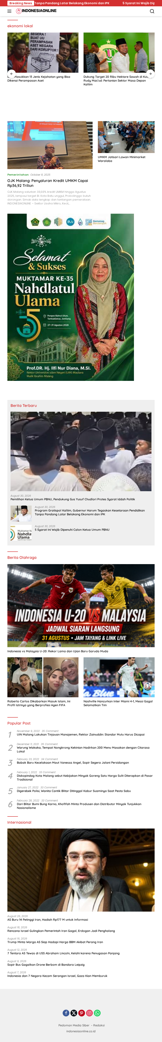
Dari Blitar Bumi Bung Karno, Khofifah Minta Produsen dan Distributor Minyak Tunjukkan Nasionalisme (79, 806)
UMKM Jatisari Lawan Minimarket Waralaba (121, 159)
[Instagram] (89, 1013)
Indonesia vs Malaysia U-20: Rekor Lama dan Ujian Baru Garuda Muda (57, 651)
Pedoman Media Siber (73, 1025)
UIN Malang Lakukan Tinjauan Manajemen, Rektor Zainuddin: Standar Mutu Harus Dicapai (80, 734)
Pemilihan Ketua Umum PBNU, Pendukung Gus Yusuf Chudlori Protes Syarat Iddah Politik (73, 499)
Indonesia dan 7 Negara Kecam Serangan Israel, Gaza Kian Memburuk (57, 976)
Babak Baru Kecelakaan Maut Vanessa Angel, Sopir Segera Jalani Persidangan (73, 762)
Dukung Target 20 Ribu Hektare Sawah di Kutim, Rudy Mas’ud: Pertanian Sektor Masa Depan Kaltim (118, 80)
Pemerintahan (18, 175)
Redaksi (99, 1025)
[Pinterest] (81, 1013)
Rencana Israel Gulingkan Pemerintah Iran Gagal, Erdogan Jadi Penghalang (61, 931)
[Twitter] (73, 1013)
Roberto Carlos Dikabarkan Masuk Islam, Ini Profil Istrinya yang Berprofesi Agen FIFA (38, 703)
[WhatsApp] (97, 1013)
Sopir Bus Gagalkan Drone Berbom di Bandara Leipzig (46, 965)
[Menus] (10, 11)
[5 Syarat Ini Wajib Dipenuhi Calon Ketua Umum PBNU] (21, 533)
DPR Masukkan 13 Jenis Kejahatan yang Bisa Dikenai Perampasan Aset (38, 78)
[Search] (152, 11)
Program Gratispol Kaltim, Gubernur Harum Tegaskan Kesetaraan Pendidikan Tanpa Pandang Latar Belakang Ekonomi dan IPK (90, 512)
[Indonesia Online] (35, 11)
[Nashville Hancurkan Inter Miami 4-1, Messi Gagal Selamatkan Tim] (119, 677)
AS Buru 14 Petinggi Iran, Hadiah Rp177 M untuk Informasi (47, 920)
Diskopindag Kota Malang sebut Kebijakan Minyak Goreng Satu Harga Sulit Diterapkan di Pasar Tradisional (85, 777)
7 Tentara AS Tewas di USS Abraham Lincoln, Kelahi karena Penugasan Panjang (63, 953)
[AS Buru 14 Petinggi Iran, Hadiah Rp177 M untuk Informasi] (81, 870)
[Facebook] (66, 1013)
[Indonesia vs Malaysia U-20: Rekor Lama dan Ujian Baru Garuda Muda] (81, 605)
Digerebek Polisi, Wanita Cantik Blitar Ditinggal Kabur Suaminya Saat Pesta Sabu (74, 791)
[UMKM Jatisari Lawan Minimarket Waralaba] (126, 137)
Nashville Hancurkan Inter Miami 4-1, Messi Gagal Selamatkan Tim (118, 703)
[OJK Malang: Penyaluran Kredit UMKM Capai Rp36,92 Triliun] (50, 145)
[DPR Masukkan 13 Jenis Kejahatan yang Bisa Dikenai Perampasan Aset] (42, 53)
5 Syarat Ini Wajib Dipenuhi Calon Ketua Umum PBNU (79, 3)
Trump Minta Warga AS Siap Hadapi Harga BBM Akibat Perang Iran (55, 942)
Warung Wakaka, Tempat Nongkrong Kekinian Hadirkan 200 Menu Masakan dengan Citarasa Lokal (83, 749)
